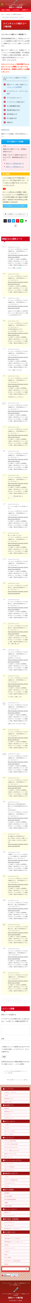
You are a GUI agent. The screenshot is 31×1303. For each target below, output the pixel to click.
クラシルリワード (9, 1183)
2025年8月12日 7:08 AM (13, 274)
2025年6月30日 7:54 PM (13, 583)
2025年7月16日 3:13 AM (13, 475)
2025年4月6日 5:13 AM (13, 900)
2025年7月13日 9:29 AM (13, 533)
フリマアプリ (9, 1089)
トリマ (6, 1176)
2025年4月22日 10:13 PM (14, 852)
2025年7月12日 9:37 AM (13, 559)
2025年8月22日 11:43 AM (14, 247)
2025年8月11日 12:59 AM (13, 298)
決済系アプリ (9, 1105)
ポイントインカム (9, 1131)
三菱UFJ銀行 (8, 1206)
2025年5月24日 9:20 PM (13, 778)
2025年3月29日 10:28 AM (14, 924)
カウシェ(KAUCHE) (10, 1141)
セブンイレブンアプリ (11, 1147)
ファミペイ (7, 1115)
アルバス (7, 1235)
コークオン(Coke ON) (11, 1144)
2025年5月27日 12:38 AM (14, 753)
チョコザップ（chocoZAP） (12, 1261)
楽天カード (7, 1212)
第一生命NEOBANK (10, 1199)
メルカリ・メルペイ (10, 1092)
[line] (21, 221)
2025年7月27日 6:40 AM (13, 349)
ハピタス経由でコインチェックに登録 (14, 205)
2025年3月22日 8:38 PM (13, 972)
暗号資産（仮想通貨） (12, 1219)
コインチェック (9, 1225)
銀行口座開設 (9, 1190)
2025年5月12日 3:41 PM (13, 802)
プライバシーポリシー (7, 1283)
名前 (2, 1039)
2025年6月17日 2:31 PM (13, 623)
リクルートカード (9, 1216)
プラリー (7, 1186)
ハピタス (7, 1124)
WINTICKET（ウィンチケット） (13, 1242)
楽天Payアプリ (8, 1111)
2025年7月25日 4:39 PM (13, 376)
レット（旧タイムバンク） (12, 1150)
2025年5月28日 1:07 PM (13, 702)
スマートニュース (9, 1248)
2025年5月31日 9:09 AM (13, 676)
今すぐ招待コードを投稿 (15, 141)
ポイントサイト (10, 1121)
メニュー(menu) (9, 1167)
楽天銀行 (7, 1193)
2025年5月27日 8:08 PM (13, 729)
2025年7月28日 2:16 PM (13, 321)
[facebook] (9, 221)
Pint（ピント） (8, 1157)
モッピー (7, 1128)
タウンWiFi (7, 1257)
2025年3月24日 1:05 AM (13, 948)
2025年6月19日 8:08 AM (13, 599)
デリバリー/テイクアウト (13, 1160)
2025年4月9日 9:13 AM (13, 876)
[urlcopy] (15, 225)
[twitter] (5, 221)
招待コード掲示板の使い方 (15, 163)
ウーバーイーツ (9, 1163)
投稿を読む (6, 130)
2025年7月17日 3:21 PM (13, 451)
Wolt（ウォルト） (9, 1170)
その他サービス (10, 1232)
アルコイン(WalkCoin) (11, 1180)
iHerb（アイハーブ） (10, 1154)
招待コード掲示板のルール (15, 167)
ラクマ (6, 1095)
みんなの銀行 (8, 1196)
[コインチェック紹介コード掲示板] (13, 221)
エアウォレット (9, 1118)
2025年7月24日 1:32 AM (13, 403)
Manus (6, 1264)
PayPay (6, 1108)
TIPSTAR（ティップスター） (12, 1238)
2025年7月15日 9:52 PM (13, 504)
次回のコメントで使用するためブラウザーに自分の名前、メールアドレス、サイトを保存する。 (15, 1049)
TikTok (6, 1245)
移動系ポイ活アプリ (11, 1173)
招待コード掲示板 (15, 7)
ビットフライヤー (9, 1222)
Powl (5, 1254)
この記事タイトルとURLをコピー (16, 214)
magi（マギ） (8, 1102)
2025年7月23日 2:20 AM (13, 427)
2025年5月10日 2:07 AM (13, 834)
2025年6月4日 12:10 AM (13, 649)
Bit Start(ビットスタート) (12, 1229)
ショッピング (9, 1137)
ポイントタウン (9, 1134)
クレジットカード (11, 1209)
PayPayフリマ (8, 1098)
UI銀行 (6, 1202)
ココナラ (7, 1251)
